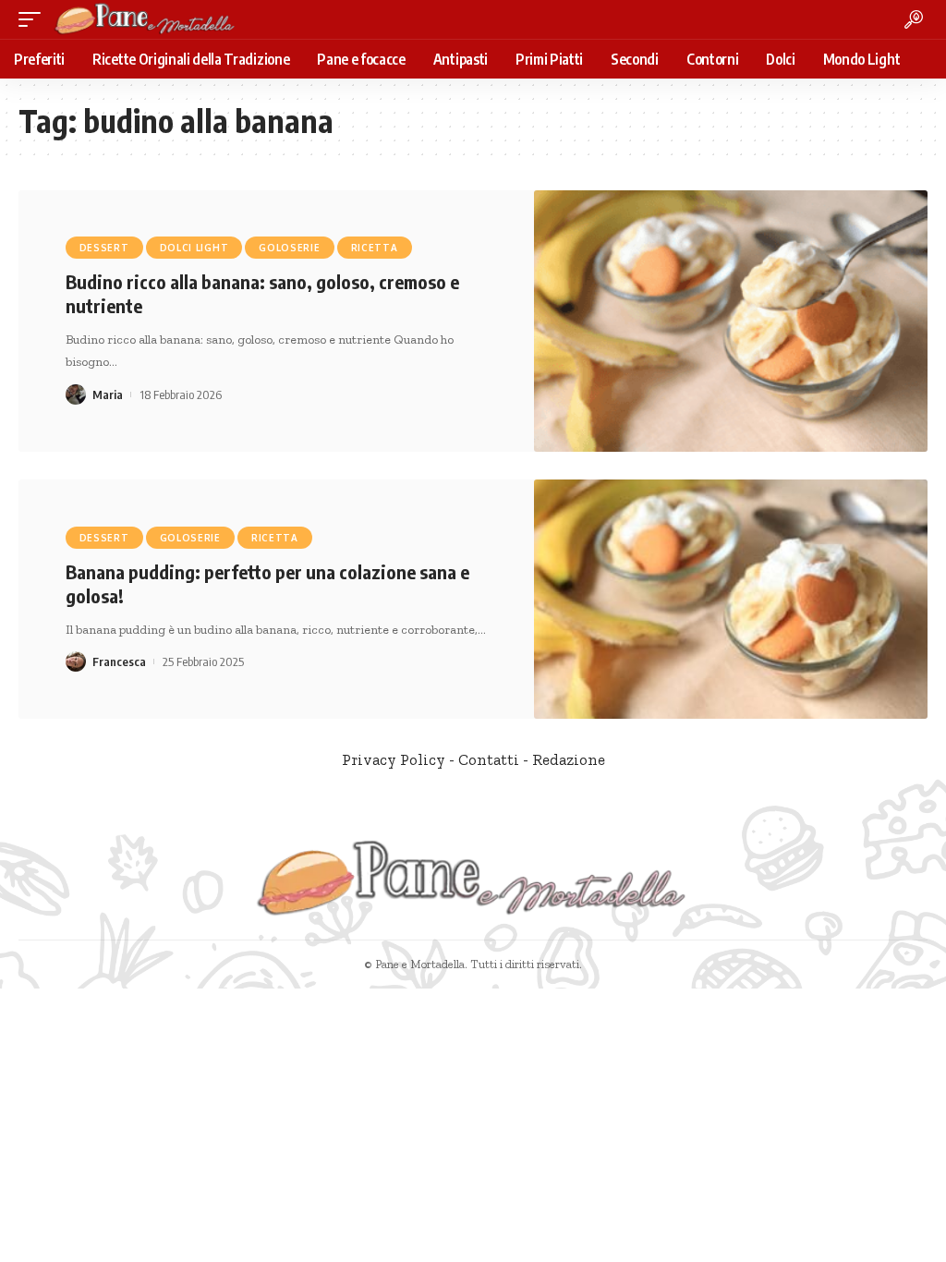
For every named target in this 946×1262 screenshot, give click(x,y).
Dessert (104, 247)
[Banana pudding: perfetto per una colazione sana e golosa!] (731, 599)
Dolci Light (194, 247)
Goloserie (289, 247)
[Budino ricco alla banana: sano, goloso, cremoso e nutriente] (731, 321)
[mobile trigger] (34, 19)
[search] (914, 19)
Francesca (119, 661)
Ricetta (374, 247)
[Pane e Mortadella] (145, 19)
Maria (107, 394)
